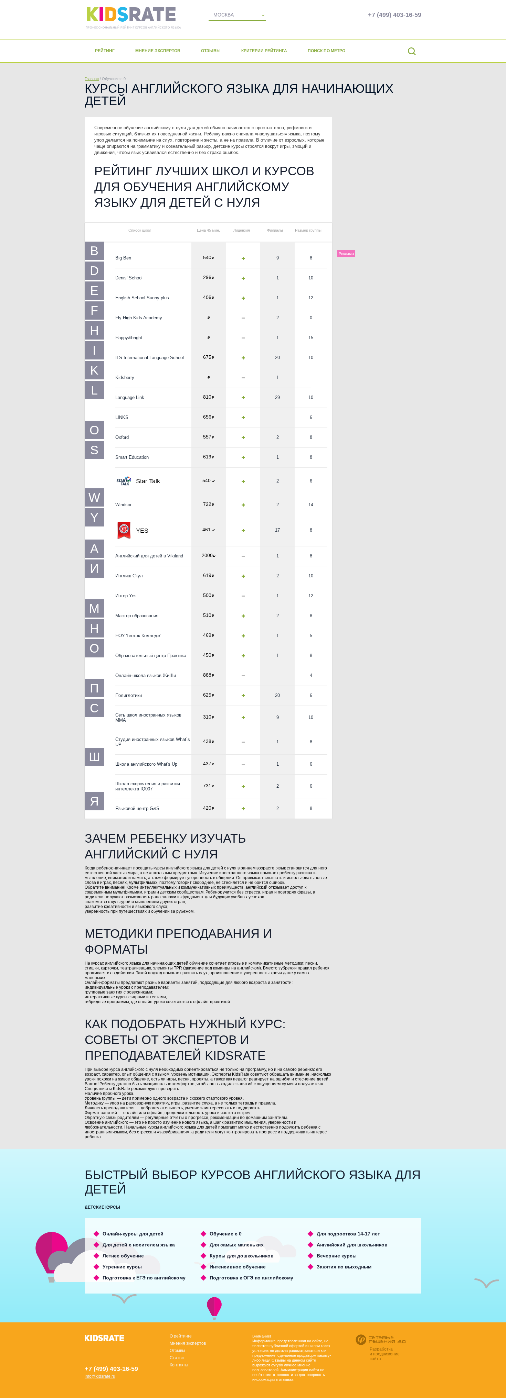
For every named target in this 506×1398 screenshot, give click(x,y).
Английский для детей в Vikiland (149, 555)
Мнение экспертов (157, 50)
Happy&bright (128, 337)
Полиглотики (128, 695)
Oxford (122, 437)
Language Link (129, 397)
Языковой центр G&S (137, 808)
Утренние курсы (122, 1266)
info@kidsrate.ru (100, 1376)
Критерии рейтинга (264, 50)
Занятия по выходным (344, 1266)
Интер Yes (126, 595)
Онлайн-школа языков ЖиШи (145, 675)
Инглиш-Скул (129, 575)
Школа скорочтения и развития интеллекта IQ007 (147, 786)
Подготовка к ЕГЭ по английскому (144, 1277)
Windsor (123, 504)
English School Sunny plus (142, 297)
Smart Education (132, 457)
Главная (92, 79)
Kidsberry (124, 377)
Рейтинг (105, 50)
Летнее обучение (123, 1255)
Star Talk (148, 481)
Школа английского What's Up (146, 764)
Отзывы (211, 50)
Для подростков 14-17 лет (348, 1233)
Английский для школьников (352, 1244)
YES (142, 530)
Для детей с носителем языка (139, 1244)
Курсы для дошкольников (242, 1255)
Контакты (179, 1365)
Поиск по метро (326, 50)
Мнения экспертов (188, 1343)
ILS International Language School (149, 357)
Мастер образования (136, 615)
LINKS (121, 417)
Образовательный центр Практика (150, 655)
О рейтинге (181, 1336)
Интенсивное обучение (238, 1266)
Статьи (177, 1357)
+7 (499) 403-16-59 (394, 14)
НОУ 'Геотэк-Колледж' (138, 635)
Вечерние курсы (337, 1255)
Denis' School (129, 277)
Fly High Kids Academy (138, 317)
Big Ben (123, 257)
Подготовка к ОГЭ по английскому (251, 1277)
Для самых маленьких (237, 1244)
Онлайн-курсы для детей (133, 1233)
